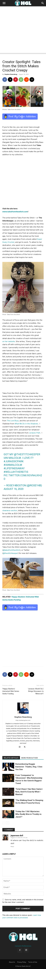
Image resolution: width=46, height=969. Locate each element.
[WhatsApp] (21, 79)
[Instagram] (21, 747)
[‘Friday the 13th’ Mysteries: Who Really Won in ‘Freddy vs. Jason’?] (8, 814)
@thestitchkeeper (27, 454)
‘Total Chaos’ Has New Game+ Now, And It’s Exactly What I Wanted (29, 792)
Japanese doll (17, 835)
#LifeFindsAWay (14, 468)
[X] (10, 79)
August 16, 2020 (13, 488)
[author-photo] (23, 714)
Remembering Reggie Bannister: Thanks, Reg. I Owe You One (28, 767)
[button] (4, 3)
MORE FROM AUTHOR (29, 758)
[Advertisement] (23, 30)
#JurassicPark (14, 461)
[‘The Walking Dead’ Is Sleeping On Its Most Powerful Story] (8, 803)
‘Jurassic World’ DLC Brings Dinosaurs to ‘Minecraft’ (36, 691)
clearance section (9, 510)
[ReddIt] (26, 79)
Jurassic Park (34, 433)
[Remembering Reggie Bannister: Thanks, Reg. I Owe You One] (8, 767)
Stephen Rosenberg (10, 74)
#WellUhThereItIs (16, 471)
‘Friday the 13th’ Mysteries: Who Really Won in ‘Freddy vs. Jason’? (28, 814)
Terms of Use (32, 962)
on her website (8, 341)
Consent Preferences (23, 946)
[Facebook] (4, 79)
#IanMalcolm (13, 464)
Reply (12, 846)
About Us (12, 962)
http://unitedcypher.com (23, 720)
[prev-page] (3, 822)
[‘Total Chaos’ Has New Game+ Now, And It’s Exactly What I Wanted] (8, 792)
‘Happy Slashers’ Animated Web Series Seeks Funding (10, 691)
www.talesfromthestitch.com (15, 212)
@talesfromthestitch (11, 550)
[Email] (31, 79)
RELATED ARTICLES (11, 758)
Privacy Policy (21, 962)
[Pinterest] (15, 79)
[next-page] (7, 822)
